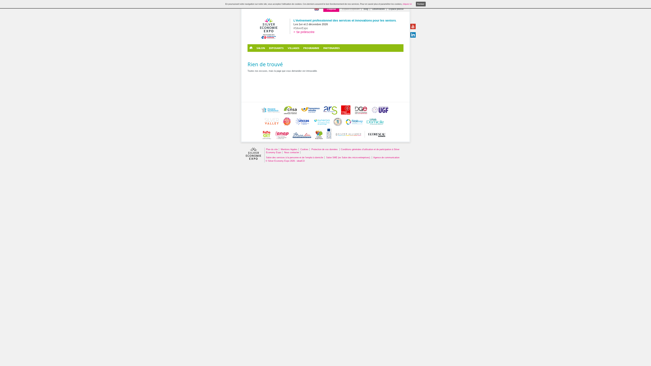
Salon (261, 48)
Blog (366, 9)
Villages (293, 48)
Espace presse (396, 9)
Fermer (420, 4)
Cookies (304, 149)
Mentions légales (289, 149)
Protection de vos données (324, 149)
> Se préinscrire (303, 32)
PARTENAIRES (331, 48)
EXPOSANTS (276, 48)
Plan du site (272, 149)
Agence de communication (386, 157)
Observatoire (378, 9)
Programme (311, 48)
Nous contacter (291, 152)
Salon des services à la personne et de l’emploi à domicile (294, 157)
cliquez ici (407, 4)
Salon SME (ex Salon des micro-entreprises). (348, 157)
